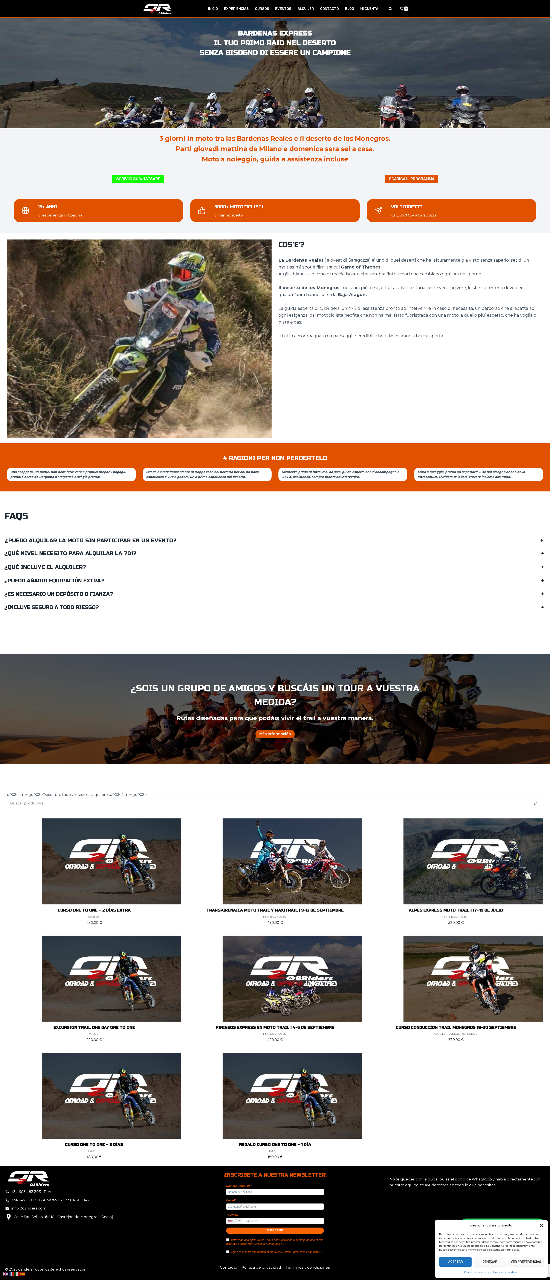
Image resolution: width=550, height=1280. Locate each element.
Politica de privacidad (261, 1267)
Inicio (213, 9)
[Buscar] (535, 803)
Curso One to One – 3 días (94, 1144)
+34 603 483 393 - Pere (32, 1191)
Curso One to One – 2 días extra (94, 910)
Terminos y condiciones (507, 1272)
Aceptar (455, 1262)
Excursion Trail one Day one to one (94, 1027)
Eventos (283, 9)
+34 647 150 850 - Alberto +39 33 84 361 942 (50, 1200)
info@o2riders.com (29, 1208)
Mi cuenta (369, 9)
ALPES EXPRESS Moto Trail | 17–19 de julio (456, 910)
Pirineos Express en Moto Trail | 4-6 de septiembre (275, 1027)
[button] (541, 1225)
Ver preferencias (526, 1262)
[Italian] (17, 1274)
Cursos (262, 9)
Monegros (469, 1033)
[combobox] (234, 1221)
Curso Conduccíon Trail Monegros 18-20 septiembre (456, 1027)
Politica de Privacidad (477, 1272)
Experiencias (236, 9)
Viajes (281, 916)
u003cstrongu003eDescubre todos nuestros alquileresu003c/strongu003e (77, 794)
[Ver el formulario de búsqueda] (390, 8)
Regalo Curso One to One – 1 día (275, 1144)
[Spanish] (23, 1274)
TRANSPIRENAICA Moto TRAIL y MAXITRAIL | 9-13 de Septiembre (275, 910)
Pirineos (269, 916)
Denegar (490, 1262)
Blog (349, 9)
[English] (6, 1274)
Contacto (329, 9)
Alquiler (306, 9)
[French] (11, 1274)
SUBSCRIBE (275, 1230)
